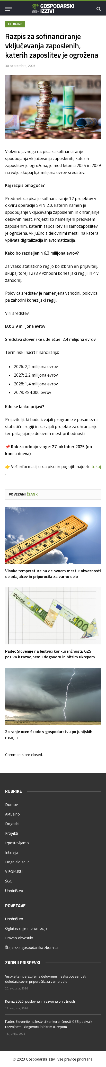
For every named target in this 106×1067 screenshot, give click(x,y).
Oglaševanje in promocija (26, 928)
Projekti (11, 833)
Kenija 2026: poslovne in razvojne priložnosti (40, 1001)
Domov (11, 804)
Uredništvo (14, 890)
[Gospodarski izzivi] (53, 9)
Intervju (11, 852)
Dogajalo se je (17, 861)
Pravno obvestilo (19, 937)
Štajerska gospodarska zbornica (31, 947)
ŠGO (9, 881)
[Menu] (8, 9)
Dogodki (12, 823)
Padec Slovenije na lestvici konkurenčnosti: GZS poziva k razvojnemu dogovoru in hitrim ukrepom (50, 654)
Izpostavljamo (17, 842)
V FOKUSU (14, 871)
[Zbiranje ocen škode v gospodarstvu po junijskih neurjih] (53, 696)
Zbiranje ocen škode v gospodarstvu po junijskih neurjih (48, 734)
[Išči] (98, 9)
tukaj (96, 466)
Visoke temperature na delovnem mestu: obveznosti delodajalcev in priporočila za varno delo (53, 574)
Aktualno (15, 24)
